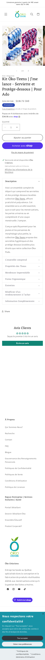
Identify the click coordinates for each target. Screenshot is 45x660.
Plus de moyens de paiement (22, 152)
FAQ (7, 446)
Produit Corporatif (13, 526)
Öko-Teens (20, 198)
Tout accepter (22, 638)
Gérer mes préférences (22, 644)
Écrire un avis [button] (22, 343)
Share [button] (7, 311)
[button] (6, 14)
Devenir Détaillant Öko (15, 513)
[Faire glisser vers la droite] (28, 71)
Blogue (8, 452)
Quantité (5, 122)
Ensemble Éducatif (13, 520)
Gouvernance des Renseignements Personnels (20, 460)
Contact (8, 439)
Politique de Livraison (15, 487)
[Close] (43, 614)
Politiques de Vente (14, 474)
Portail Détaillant (12, 507)
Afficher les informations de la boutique (18, 170)
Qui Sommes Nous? (14, 427)
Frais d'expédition (8, 109)
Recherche (9, 433)
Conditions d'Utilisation (16, 480)
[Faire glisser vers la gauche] (16, 71)
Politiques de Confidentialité (18, 468)
